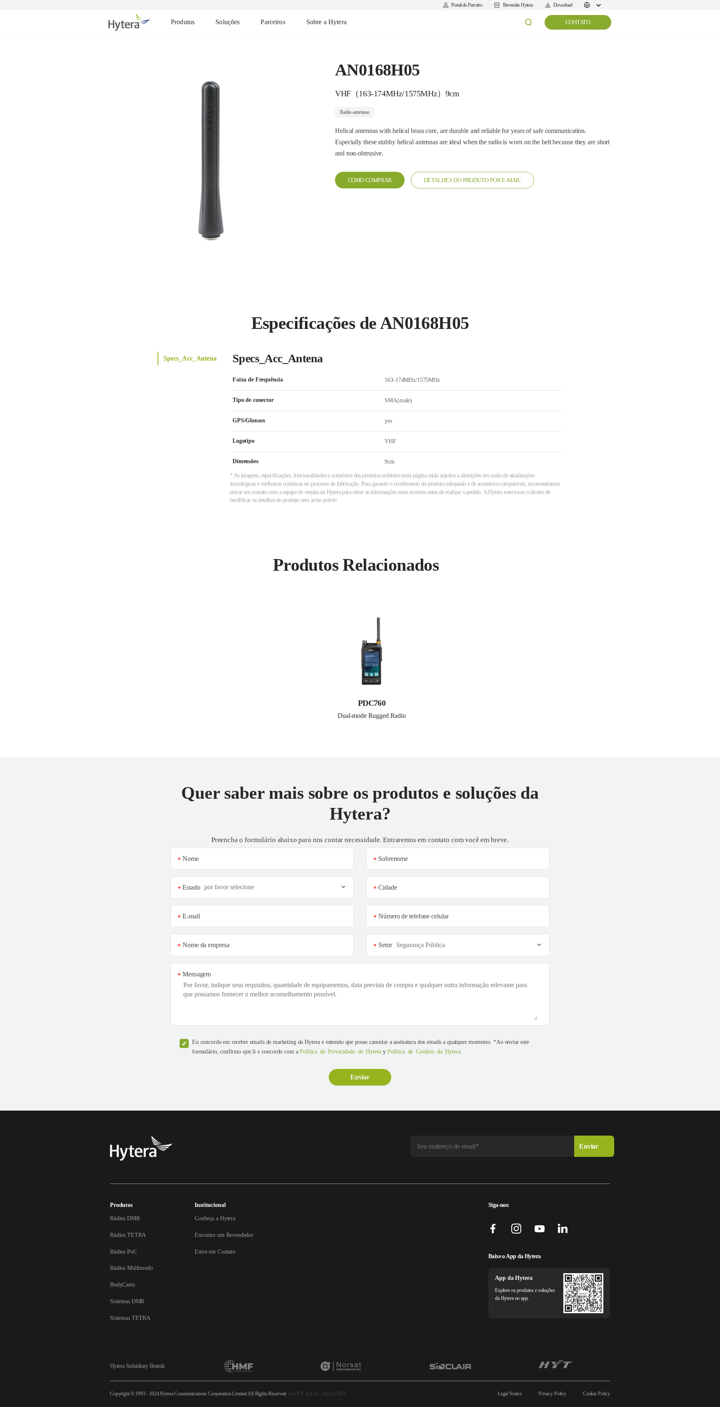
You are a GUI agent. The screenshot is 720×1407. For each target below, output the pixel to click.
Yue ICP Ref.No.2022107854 (316, 1394)
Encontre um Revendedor (224, 1235)
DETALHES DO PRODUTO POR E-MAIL (472, 180)
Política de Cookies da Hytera (424, 1051)
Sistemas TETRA (130, 1318)
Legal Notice (510, 1394)
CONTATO (577, 22)
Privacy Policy (552, 1394)
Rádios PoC (123, 1252)
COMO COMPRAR (370, 180)
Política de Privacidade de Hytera (340, 1051)
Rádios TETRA (128, 1235)
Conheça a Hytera (215, 1218)
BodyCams (122, 1285)
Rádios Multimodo (131, 1268)
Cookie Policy (596, 1394)
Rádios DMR (125, 1218)
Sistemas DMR (127, 1301)
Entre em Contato (215, 1252)
